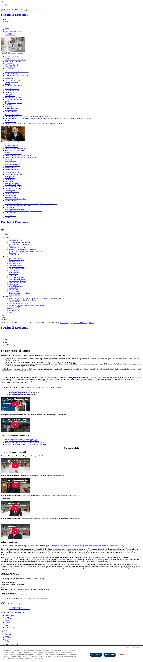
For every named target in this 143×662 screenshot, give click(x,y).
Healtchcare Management (80, 546)
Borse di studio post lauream (13, 115)
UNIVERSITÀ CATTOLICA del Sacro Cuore (10, 645)
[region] (71, 653)
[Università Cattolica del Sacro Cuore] (25, 10)
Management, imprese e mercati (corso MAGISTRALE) (22, 441)
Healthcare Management (17, 392)
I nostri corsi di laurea (11, 147)
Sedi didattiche (9, 68)
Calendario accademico (12, 89)
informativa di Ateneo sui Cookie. (31, 660)
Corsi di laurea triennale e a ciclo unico (17, 72)
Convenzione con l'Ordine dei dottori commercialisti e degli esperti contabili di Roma (31, 204)
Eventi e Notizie (10, 35)
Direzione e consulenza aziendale (19, 394)
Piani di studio (9, 181)
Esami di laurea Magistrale (13, 185)
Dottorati (7, 84)
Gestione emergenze (11, 111)
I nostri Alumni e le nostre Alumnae (15, 148)
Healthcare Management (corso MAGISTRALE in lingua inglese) (25, 442)
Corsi (6, 29)
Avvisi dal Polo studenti (12, 108)
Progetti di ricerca (10, 63)
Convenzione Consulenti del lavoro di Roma (18, 205)
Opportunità (8, 33)
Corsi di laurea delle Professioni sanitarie (17, 75)
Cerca (3, 317)
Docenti (7, 58)
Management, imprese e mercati (61, 546)
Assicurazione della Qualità (13, 61)
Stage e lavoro (9, 94)
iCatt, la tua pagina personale (13, 99)
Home (6, 342)
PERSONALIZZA (123, 654)
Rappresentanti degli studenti (13, 103)
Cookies (7, 622)
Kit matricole (9, 106)
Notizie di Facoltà (10, 122)
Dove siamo (8, 159)
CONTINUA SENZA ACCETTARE (134, 647)
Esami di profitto (10, 176)
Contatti (7, 617)
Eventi (7, 120)
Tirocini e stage (9, 193)
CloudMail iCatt (10, 627)
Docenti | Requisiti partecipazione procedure (18, 155)
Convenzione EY (10, 207)
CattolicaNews (9, 619)
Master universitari (10, 78)
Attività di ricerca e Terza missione (15, 60)
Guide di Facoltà (10, 96)
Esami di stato (9, 104)
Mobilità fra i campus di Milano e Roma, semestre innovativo (23, 211)
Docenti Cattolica (10, 615)
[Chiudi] (1, 227)
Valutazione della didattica (13, 97)
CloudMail (8, 626)
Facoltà (7, 28)
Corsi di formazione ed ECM (13, 85)
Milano (7, 19)
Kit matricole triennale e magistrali (15, 199)
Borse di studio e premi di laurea (15, 209)
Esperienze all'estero (11, 110)
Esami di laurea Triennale (12, 183)
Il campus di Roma (10, 67)
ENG (6, 5)
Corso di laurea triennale (12, 164)
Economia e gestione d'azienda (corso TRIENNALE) (21, 439)
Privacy (7, 620)
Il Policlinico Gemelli (11, 65)
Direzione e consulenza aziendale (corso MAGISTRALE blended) (25, 444)
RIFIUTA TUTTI (109, 654)
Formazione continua (11, 82)
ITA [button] (2, 1)
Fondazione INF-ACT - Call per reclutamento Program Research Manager (27, 116)
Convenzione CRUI (11, 212)
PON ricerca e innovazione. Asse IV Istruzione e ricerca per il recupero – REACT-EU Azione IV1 (35, 123)
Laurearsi (7, 101)
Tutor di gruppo (9, 92)
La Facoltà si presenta (11, 56)
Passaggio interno (10, 190)
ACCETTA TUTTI (96, 654)
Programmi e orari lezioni (12, 90)
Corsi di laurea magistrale (12, 73)
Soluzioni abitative (10, 195)
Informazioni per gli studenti (13, 31)
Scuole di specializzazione (13, 80)
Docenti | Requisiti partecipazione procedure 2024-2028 (22, 157)
